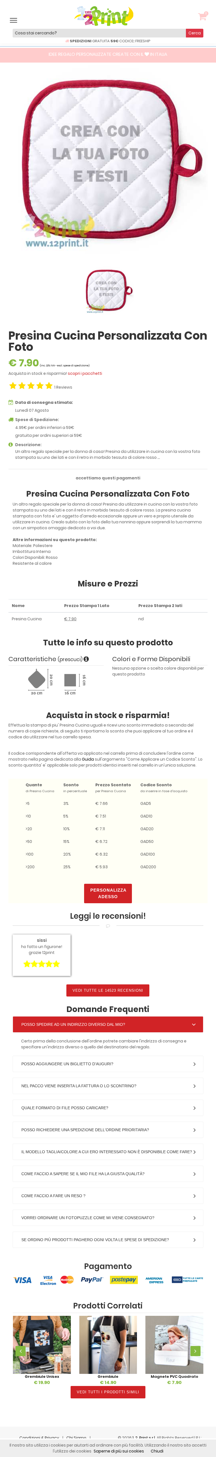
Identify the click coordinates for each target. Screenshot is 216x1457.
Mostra (42, 1344)
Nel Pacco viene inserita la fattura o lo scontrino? (78, 1086)
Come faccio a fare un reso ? (53, 1196)
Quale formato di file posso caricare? (64, 1108)
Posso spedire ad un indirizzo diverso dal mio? (73, 1024)
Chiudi (157, 1451)
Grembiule (108, 1376)
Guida (88, 759)
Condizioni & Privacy (39, 1438)
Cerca (194, 33)
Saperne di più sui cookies (119, 1451)
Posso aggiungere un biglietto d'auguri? (67, 1064)
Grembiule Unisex (42, 1376)
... (159, 457)
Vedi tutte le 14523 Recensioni (108, 990)
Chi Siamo (76, 1438)
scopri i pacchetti (85, 373)
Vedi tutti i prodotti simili (108, 1392)
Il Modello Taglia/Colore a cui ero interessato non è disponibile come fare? (106, 1152)
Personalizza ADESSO (108, 893)
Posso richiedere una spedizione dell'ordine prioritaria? (85, 1130)
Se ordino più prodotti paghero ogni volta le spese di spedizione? (95, 1239)
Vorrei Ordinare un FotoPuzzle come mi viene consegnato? (87, 1217)
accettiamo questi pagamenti (108, 478)
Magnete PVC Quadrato (174, 1376)
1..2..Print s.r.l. (144, 1438)
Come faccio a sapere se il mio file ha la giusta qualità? (83, 1174)
